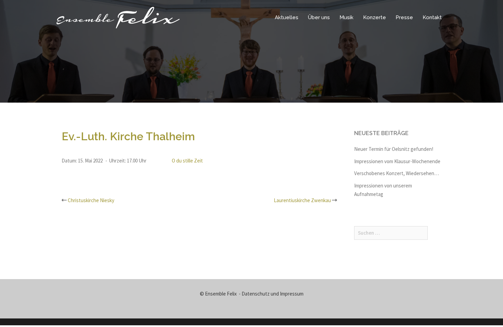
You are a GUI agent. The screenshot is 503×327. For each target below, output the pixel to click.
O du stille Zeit (187, 160)
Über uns (319, 17)
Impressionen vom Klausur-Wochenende (397, 161)
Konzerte (374, 17)
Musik (346, 17)
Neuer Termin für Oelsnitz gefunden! (393, 149)
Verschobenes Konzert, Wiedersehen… (396, 173)
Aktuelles (286, 17)
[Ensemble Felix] (118, 17)
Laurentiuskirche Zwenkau (302, 200)
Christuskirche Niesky (91, 200)
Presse (404, 17)
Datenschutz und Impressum (273, 293)
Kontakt (432, 17)
